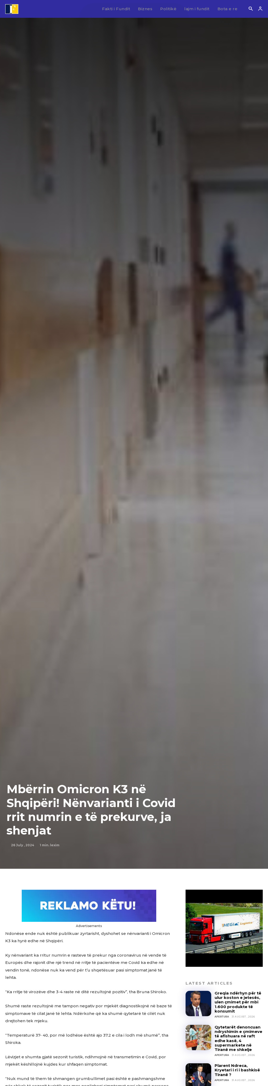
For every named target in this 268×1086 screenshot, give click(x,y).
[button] (250, 9)
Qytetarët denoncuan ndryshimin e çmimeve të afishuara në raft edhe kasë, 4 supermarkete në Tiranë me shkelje (238, 1038)
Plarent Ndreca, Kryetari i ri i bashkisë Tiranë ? (237, 1070)
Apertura (222, 1016)
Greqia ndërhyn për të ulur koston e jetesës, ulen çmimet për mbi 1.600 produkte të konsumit (238, 1002)
